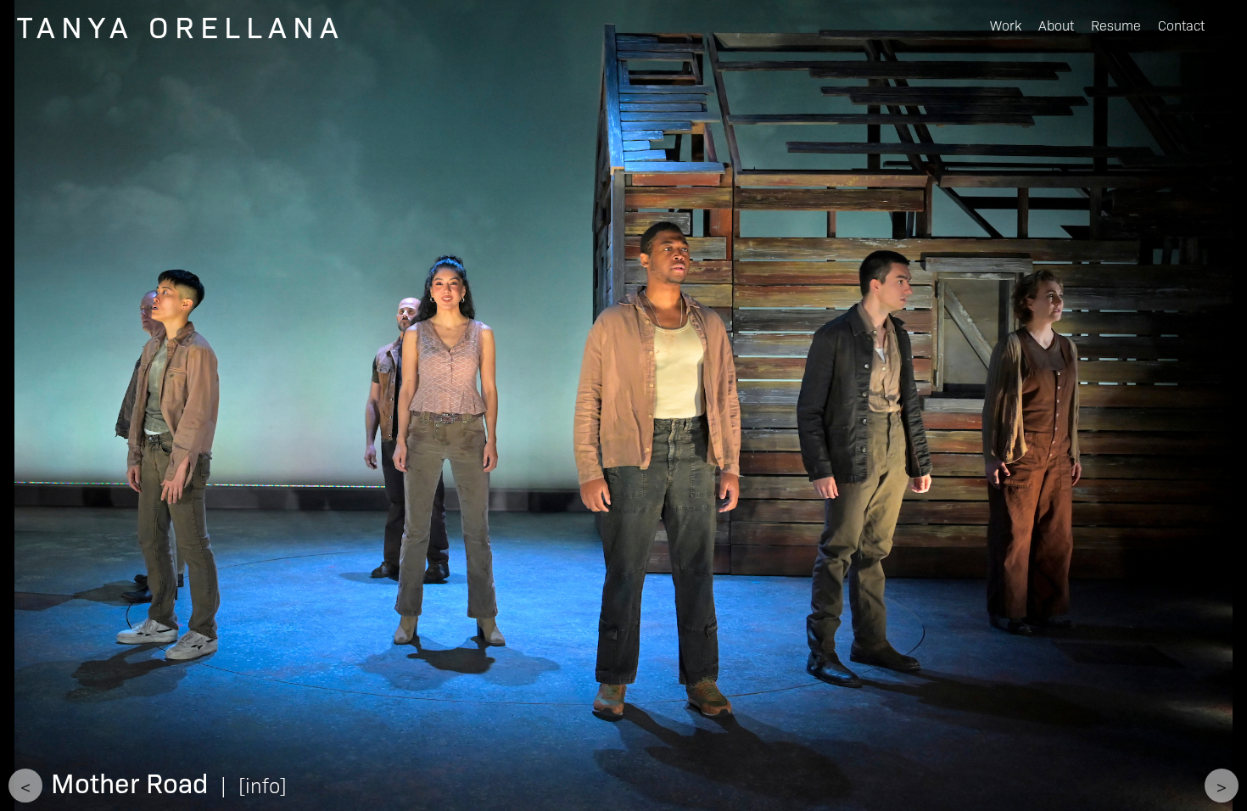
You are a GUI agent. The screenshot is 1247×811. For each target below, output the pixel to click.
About (1056, 25)
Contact (1181, 25)
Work (1005, 25)
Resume (1116, 25)
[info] (262, 784)
